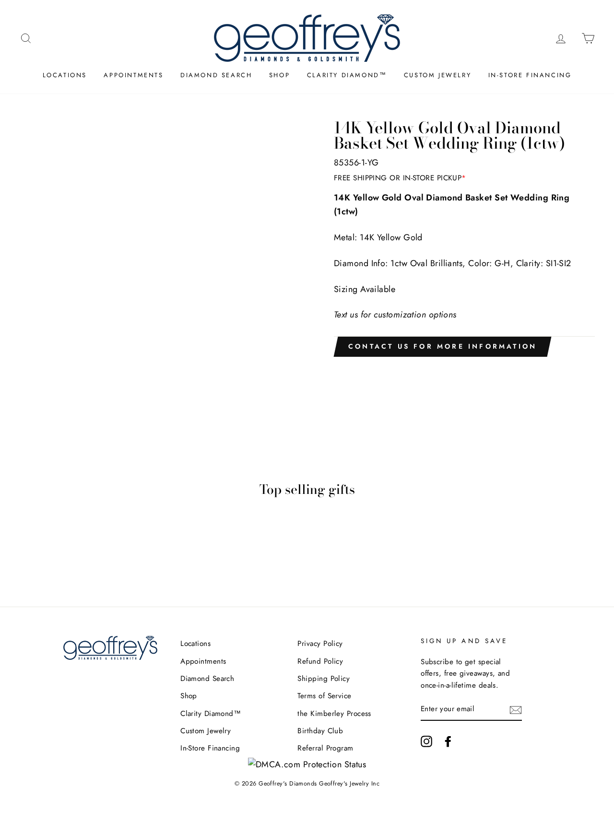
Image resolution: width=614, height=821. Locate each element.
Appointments (133, 75)
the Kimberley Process (334, 713)
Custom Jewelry (437, 75)
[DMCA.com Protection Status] (307, 764)
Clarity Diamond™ (347, 75)
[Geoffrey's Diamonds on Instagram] (426, 741)
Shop (279, 75)
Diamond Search (216, 75)
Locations (65, 75)
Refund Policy (320, 661)
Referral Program (325, 748)
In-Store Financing (530, 75)
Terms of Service (324, 696)
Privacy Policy (319, 643)
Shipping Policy (323, 678)
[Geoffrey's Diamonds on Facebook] (448, 741)
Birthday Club (320, 731)
